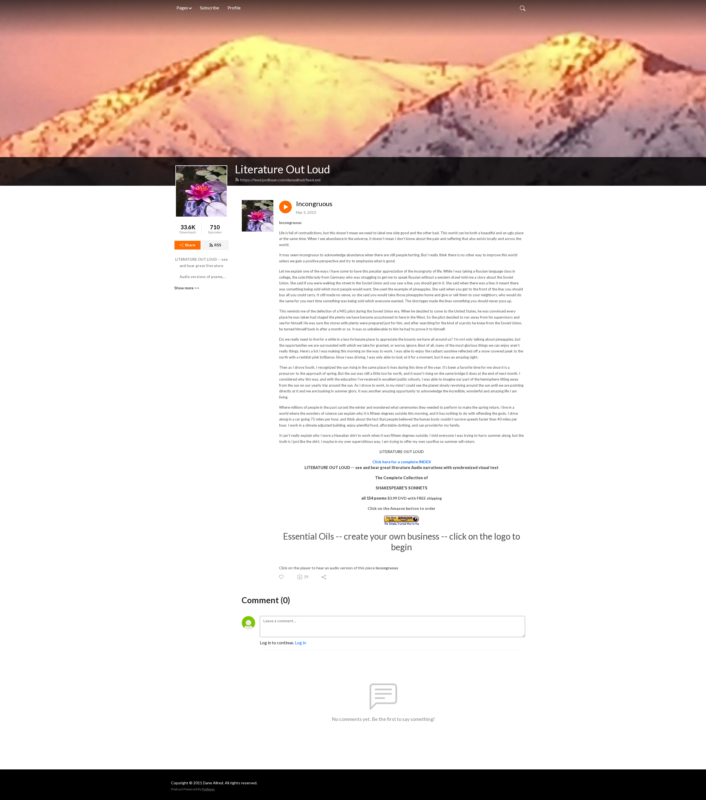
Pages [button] (182, 7)
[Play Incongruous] (285, 207)
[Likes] (282, 577)
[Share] (324, 577)
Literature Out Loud (282, 169)
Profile (234, 7)
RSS (217, 245)
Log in (300, 642)
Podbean (208, 789)
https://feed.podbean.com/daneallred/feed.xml (280, 179)
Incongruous (314, 204)
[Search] (523, 7)
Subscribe (209, 7)
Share (190, 245)
